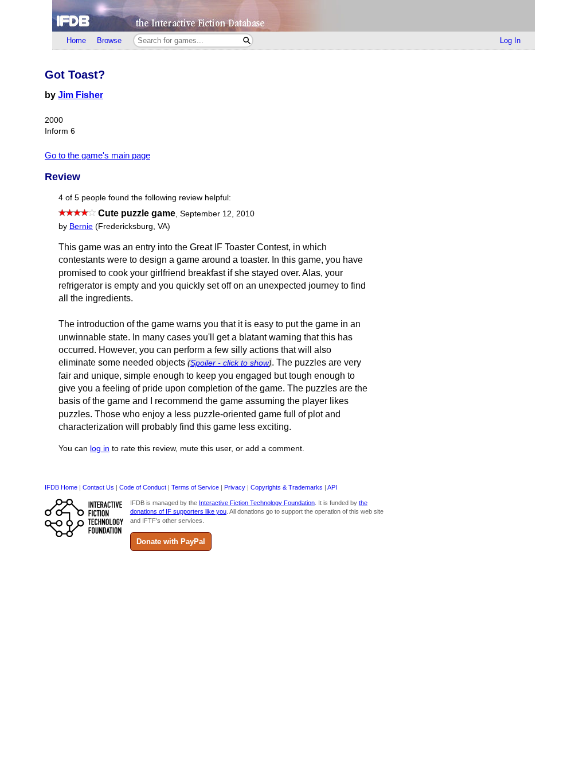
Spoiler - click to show (229, 362)
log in (99, 448)
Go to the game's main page (97, 155)
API (332, 487)
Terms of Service (195, 487)
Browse (109, 40)
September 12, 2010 (217, 213)
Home (76, 40)
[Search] (246, 40)
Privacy (234, 487)
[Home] (293, 16)
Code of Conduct (142, 487)
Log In (510, 40)
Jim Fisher (80, 95)
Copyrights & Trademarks (287, 487)
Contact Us (98, 487)
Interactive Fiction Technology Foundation (257, 502)
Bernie (81, 226)
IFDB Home (61, 487)
